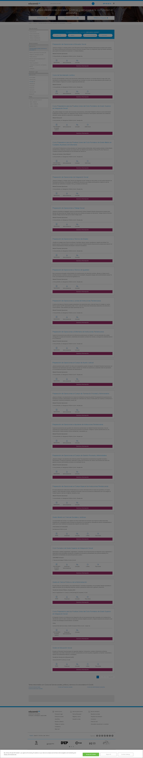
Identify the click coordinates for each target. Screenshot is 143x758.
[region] (71, 754)
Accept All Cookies (91, 754)
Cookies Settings (125, 754)
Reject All (108, 754)
